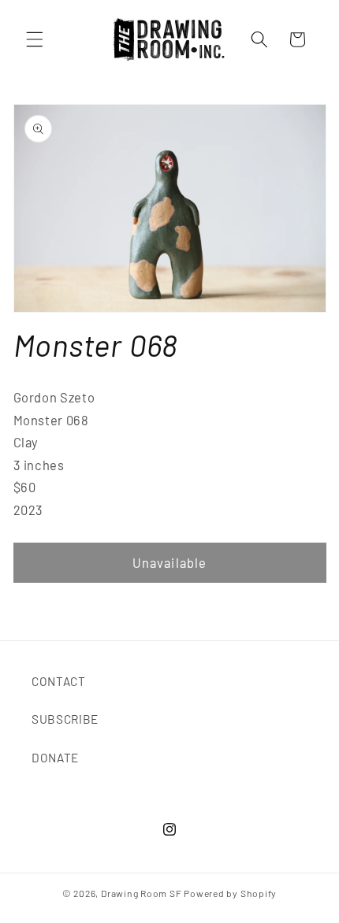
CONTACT (59, 681)
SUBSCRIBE (65, 719)
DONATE (55, 758)
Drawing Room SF (141, 893)
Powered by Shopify (230, 893)
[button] (35, 39)
